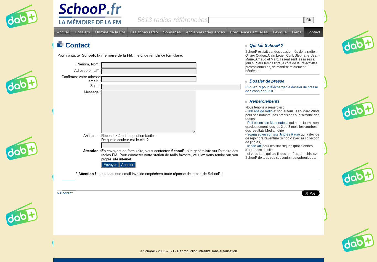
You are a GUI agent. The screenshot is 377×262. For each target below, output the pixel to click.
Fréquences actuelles (249, 32)
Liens (296, 32)
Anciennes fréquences (205, 32)
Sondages (172, 32)
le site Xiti (254, 146)
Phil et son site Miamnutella (267, 123)
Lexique (280, 32)
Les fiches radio (144, 32)
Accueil (63, 32)
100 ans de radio (260, 111)
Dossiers (82, 32)
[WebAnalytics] (313, 242)
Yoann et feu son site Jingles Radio (273, 134)
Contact (313, 32)
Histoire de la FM (110, 32)
